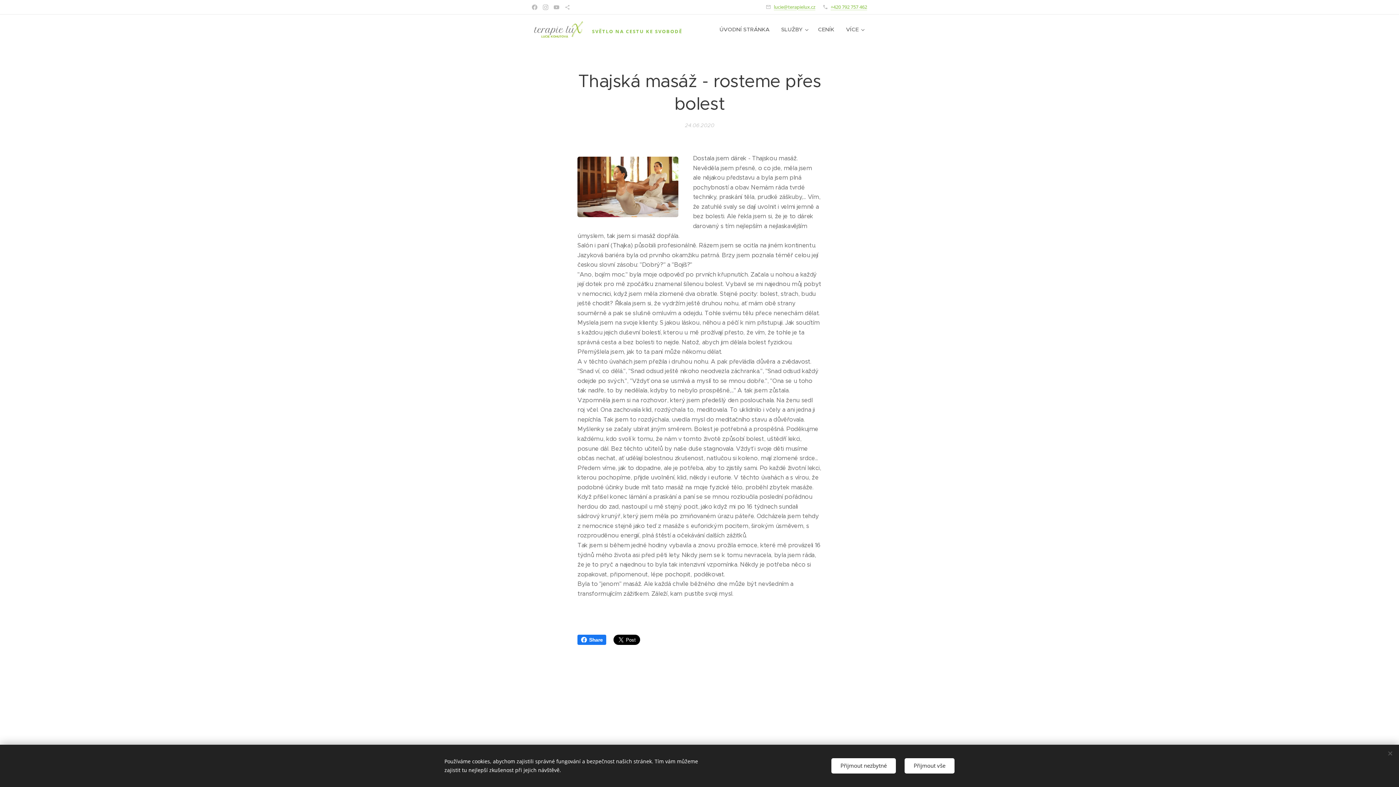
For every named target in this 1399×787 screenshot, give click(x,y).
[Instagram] (545, 7)
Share (596, 640)
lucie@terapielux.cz (794, 7)
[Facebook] (534, 7)
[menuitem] (746, 29)
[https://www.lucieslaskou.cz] (567, 7)
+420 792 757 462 (849, 7)
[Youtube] (556, 7)
